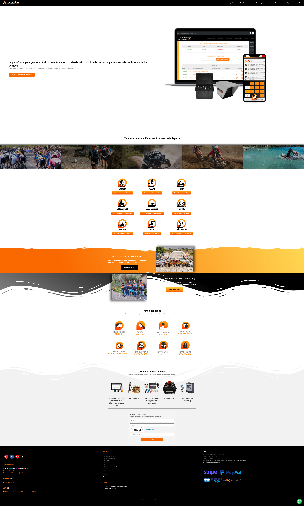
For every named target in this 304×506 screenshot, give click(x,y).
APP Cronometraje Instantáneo (211, 462)
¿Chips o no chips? (208, 458)
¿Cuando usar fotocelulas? (210, 456)
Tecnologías (259, 3)
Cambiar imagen (150, 429)
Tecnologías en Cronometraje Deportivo (214, 455)
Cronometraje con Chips (111, 467)
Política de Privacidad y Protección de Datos (115, 486)
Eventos (270, 3)
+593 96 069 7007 (9, 482)
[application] (264, 3)
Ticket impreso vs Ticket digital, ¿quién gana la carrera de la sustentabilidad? (224, 460)
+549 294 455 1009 (10, 470)
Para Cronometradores (247, 3)
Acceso (294, 3)
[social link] (6, 457)
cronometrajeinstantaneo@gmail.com (15, 473)
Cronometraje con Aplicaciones (113, 463)
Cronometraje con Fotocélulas (112, 465)
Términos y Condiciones (109, 488)
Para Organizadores (231, 3)
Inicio (221, 3)
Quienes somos (279, 3)
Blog (288, 3)
